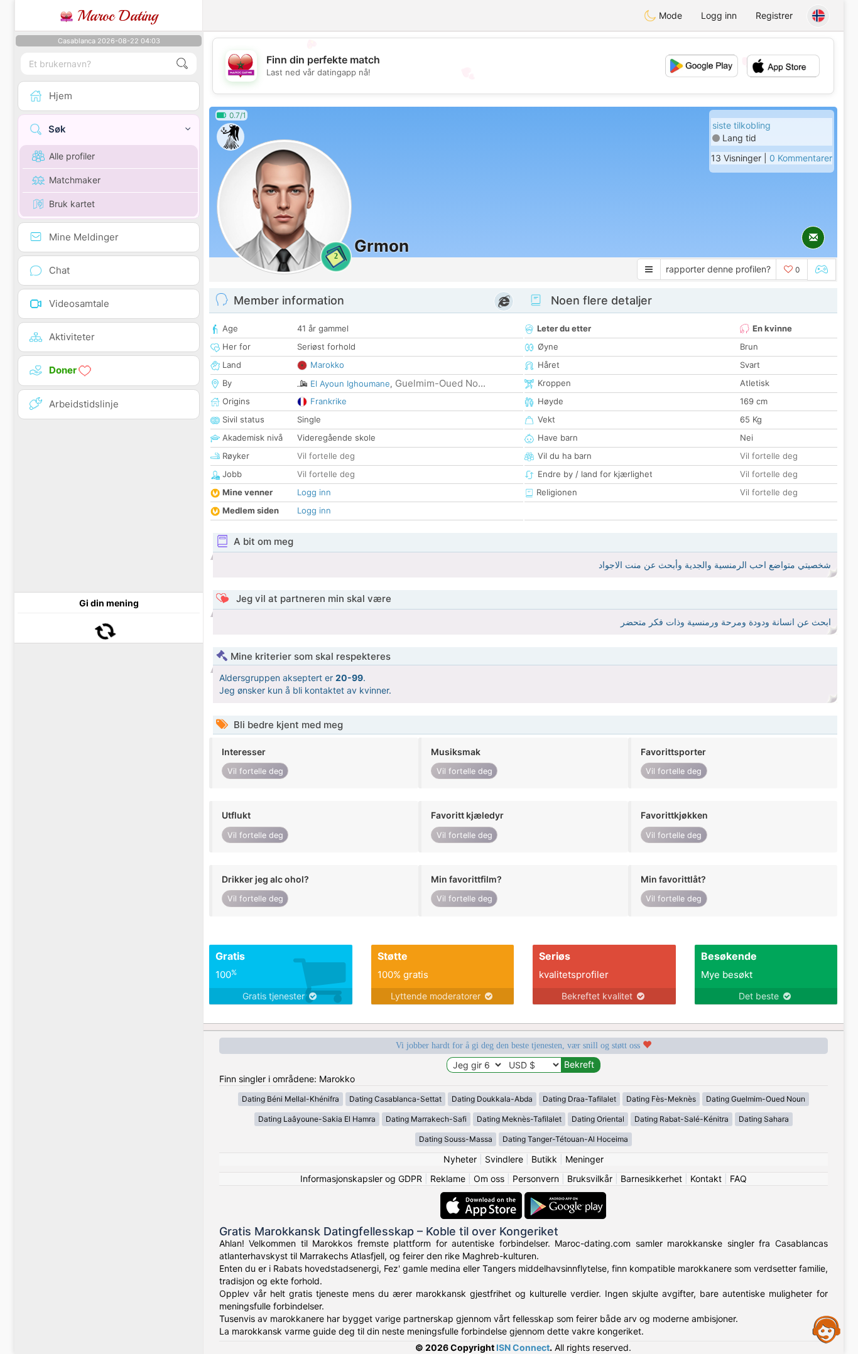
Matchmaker (74, 180)
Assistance (826, 1329)
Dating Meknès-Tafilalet (519, 1119)
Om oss (489, 1178)
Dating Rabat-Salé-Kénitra (681, 1119)
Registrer (774, 15)
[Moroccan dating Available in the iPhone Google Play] (565, 1198)
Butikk (544, 1159)
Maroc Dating (115, 15)
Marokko (327, 365)
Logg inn (719, 15)
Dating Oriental (598, 1119)
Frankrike (328, 401)
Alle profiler (72, 156)
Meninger (584, 1159)
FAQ (738, 1178)
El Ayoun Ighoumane (350, 384)
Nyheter (460, 1159)
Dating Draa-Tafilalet (579, 1099)
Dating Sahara (764, 1119)
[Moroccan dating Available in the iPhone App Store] (482, 1198)
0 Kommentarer (800, 158)
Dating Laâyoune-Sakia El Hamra (317, 1119)
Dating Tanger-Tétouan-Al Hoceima (565, 1139)
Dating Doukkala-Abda (492, 1099)
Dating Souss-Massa (455, 1139)
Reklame (447, 1178)
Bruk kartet (72, 203)
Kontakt (706, 1178)
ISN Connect (523, 1347)
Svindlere (504, 1159)
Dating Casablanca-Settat (395, 1099)
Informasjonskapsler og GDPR (361, 1178)
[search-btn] (182, 64)
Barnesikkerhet (651, 1178)
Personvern (536, 1178)
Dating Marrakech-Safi (426, 1119)
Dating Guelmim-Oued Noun (755, 1099)
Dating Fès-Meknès (661, 1099)
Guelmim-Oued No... (440, 383)
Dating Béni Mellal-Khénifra (290, 1099)
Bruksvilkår (589, 1178)
